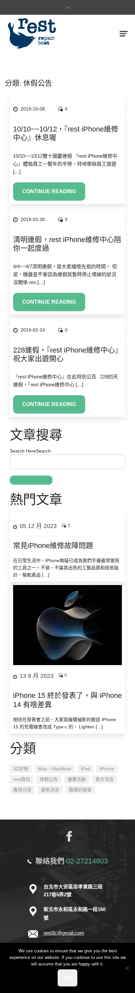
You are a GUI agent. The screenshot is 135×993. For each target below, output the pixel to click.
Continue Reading (49, 191)
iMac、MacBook (54, 768)
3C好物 (20, 768)
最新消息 (50, 789)
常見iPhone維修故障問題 (53, 545)
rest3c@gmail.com (64, 933)
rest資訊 (21, 779)
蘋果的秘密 (80, 789)
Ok (67, 978)
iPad (85, 768)
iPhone (107, 768)
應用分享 (22, 789)
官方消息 (104, 779)
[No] (127, 968)
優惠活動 (77, 779)
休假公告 (49, 779)
